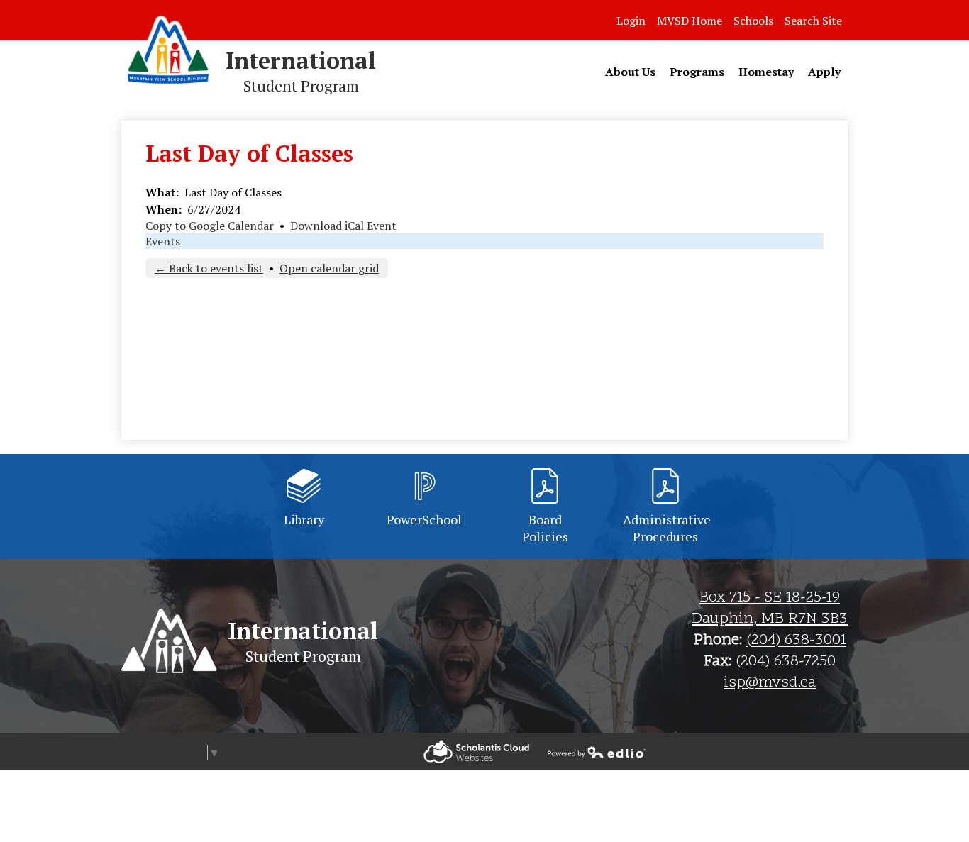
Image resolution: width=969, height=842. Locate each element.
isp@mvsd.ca (770, 683)
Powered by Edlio (476, 751)
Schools (753, 20)
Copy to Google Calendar (209, 225)
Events (162, 241)
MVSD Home (689, 20)
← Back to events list (209, 268)
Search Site (813, 20)
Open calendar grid (329, 268)
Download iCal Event (343, 225)
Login (631, 20)
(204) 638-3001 (796, 640)
